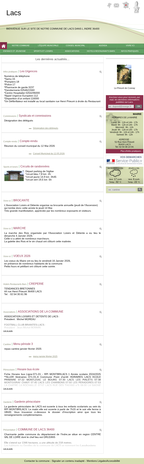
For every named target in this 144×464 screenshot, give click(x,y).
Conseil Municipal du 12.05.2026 (49, 153)
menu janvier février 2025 (45, 356)
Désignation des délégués (45, 128)
